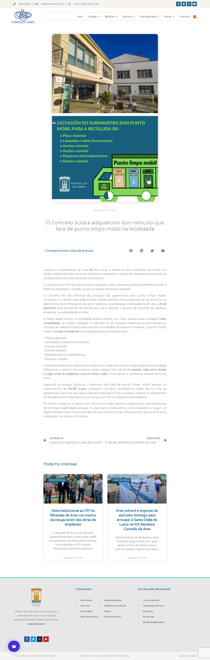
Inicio (80, 17)
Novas (168, 17)
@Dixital (109, 17)
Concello (92, 17)
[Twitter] (183, 4)
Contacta (185, 17)
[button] (14, 646)
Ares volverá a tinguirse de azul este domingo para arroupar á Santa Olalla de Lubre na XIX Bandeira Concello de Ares (137, 520)
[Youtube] (194, 4)
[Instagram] (189, 4)
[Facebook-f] (178, 4)
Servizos (127, 17)
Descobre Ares (148, 17)
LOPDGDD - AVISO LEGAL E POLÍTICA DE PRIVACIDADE (105, 655)
